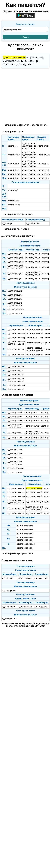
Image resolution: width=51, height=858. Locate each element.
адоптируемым (14, 432)
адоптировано (41, 606)
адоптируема (24, 578)
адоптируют (13, 178)
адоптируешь (14, 154)
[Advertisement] (25, 96)
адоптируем (14, 170)
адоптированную (34, 501)
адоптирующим (14, 273)
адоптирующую (32, 267)
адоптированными (26, 544)
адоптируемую (32, 426)
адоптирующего (15, 257)
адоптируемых (14, 453)
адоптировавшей (35, 333)
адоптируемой (32, 416)
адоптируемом (14, 437)
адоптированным (15, 508)
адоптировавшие (15, 366)
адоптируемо (40, 578)
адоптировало (29, 148)
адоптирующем (14, 278)
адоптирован (8, 606)
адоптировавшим (15, 349)
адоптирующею (32, 272)
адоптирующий (14, 253)
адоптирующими (15, 309)
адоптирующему (15, 261)
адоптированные (25, 525)
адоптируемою (32, 431)
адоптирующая (32, 253)
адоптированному (16, 496)
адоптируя (7, 223)
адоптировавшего (16, 333)
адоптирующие (14, 291)
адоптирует (13, 163)
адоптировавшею (35, 348)
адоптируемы (9, 590)
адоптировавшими (16, 385)
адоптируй (13, 190)
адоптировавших (15, 370)
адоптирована (25, 606)
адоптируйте (14, 204)
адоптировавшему (16, 337)
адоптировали (29, 170)
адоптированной (34, 492)
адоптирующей (32, 257)
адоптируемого (14, 416)
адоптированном (15, 513)
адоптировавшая (35, 329)
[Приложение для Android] (25, 17)
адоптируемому (15, 420)
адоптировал (28, 143)
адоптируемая (32, 412)
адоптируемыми (15, 468)
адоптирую (13, 146)
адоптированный (15, 488)
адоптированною (34, 506)
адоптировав (32, 223)
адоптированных (25, 529)
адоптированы (9, 618)
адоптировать (39, 124)
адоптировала (29, 146)
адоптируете (14, 174)
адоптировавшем (15, 354)
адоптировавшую (35, 342)
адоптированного (15, 492)
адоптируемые (14, 449)
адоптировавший (15, 329)
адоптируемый (14, 412)
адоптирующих (14, 295)
